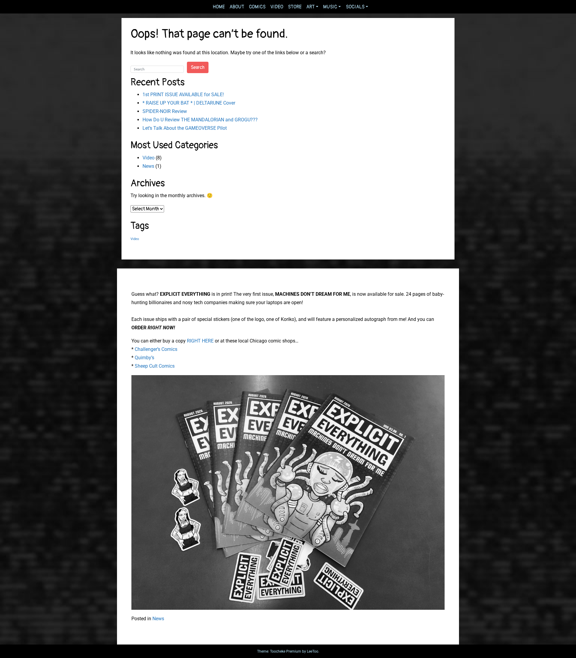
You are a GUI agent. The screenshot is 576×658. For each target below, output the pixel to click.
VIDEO (276, 7)
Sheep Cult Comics (155, 366)
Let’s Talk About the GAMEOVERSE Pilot (184, 128)
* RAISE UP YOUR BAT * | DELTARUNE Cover (188, 103)
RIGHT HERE (200, 341)
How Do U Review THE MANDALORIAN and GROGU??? (200, 120)
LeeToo (312, 651)
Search (198, 67)
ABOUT (237, 7)
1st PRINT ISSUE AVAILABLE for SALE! (183, 94)
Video (148, 158)
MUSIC (330, 7)
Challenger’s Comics (156, 349)
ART (310, 7)
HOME (219, 7)
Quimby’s (144, 357)
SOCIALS (355, 7)
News (148, 166)
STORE (295, 7)
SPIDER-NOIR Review (164, 111)
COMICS (257, 7)
